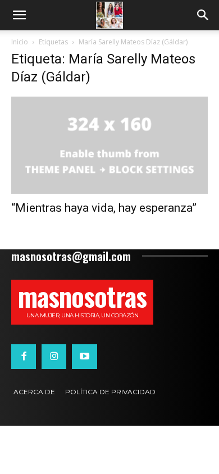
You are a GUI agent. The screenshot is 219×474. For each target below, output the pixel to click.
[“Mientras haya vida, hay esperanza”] (109, 145)
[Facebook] (23, 356)
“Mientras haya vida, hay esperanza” (104, 208)
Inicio (19, 42)
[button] (19, 15)
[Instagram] (54, 356)
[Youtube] (84, 356)
